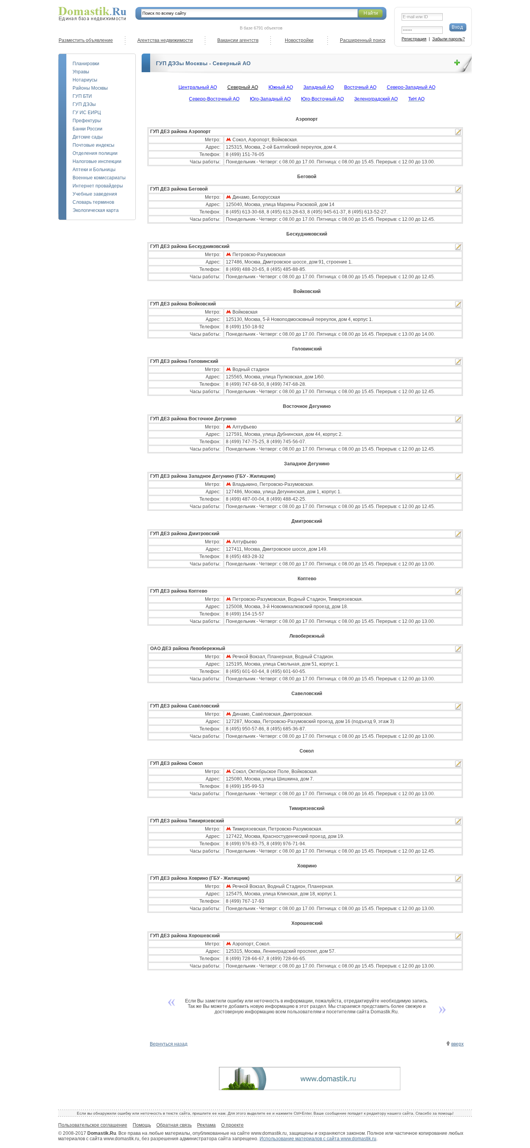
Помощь (142, 1125)
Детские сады (88, 137)
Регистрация (414, 38)
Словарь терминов (93, 202)
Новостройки (299, 40)
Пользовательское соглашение (92, 1125)
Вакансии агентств (237, 40)
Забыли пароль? (448, 38)
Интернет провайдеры (98, 186)
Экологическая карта (96, 210)
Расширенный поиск (362, 40)
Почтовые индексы (93, 145)
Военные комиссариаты (99, 177)
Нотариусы (85, 80)
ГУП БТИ (82, 96)
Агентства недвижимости (165, 40)
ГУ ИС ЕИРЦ (87, 112)
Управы (81, 72)
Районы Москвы (90, 88)
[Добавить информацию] (457, 63)
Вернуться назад (168, 1044)
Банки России (87, 129)
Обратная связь (174, 1125)
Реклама (206, 1125)
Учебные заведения (95, 194)
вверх (457, 1044)
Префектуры (87, 120)
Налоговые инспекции (97, 161)
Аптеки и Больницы (94, 169)
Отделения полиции (95, 153)
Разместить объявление (86, 40)
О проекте (232, 1125)
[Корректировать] (458, 132)
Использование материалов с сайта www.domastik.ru (318, 1138)
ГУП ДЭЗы (84, 104)
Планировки (86, 63)
